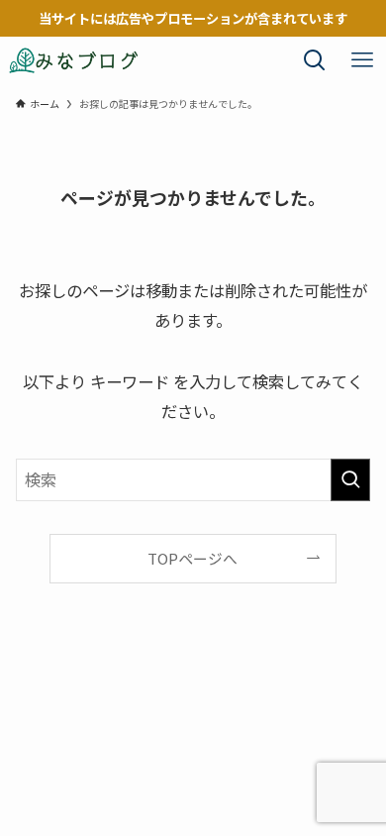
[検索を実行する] (350, 480)
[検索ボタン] (314, 60)
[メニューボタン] (362, 60)
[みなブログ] (74, 60)
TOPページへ (192, 558)
